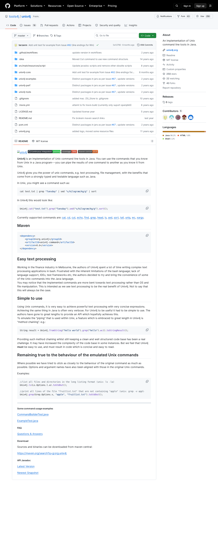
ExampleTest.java (27, 420)
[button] (147, 191)
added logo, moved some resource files (92, 131)
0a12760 (117, 45)
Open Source (75, 5)
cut (73, 217)
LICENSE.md (25, 111)
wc (133, 217)
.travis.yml (24, 105)
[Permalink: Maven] (15, 225)
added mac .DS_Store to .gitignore (90, 98)
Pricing (112, 5)
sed (110, 217)
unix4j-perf (24, 85)
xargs (140, 217)
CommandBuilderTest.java (33, 414)
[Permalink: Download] (15, 441)
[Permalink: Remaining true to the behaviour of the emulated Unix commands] (15, 355)
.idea (21, 59)
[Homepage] (7, 5)
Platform (19, 5)
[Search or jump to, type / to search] (176, 5)
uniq (127, 217)
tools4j (14, 16)
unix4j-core (25, 72)
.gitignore (24, 98)
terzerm (23, 45)
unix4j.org (172, 50)
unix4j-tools (25, 92)
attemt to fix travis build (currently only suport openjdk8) (102, 105)
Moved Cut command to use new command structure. (100, 59)
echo (80, 217)
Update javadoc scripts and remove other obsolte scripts (102, 65)
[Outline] (152, 141)
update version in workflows (86, 52)
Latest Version (25, 466)
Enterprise (95, 5)
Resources (54, 5)
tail (122, 217)
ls (106, 217)
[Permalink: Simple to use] (15, 298)
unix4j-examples (27, 78)
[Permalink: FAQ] (15, 428)
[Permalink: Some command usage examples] (15, 408)
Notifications (166, 16)
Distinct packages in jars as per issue (91, 78)
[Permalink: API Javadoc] (15, 460)
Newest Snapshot (27, 472)
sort (116, 217)
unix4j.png (24, 131)
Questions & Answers (30, 433)
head (100, 217)
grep (93, 217)
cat (64, 217)
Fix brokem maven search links (88, 118)
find (86, 217)
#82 (69, 45)
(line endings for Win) (83, 45)
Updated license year (83, 111)
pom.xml (23, 124)
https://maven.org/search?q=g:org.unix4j (42, 453)
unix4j (26, 16)
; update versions (125, 78)
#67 (114, 78)
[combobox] (117, 35)
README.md (25, 118)
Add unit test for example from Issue (48, 45)
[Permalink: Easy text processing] (15, 259)
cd (68, 217)
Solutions (36, 5)
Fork (185, 16)
